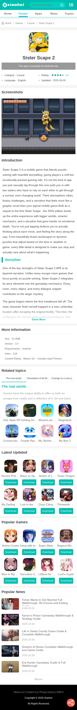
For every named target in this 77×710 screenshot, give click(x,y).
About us (18, 692)
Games (23, 13)
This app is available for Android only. (38, 66)
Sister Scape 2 (46, 23)
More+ (39, 679)
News (54, 13)
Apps (38, 13)
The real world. (14, 386)
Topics (69, 13)
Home (8, 13)
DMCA (60, 692)
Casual (31, 23)
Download (10, 482)
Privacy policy (46, 692)
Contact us (31, 692)
